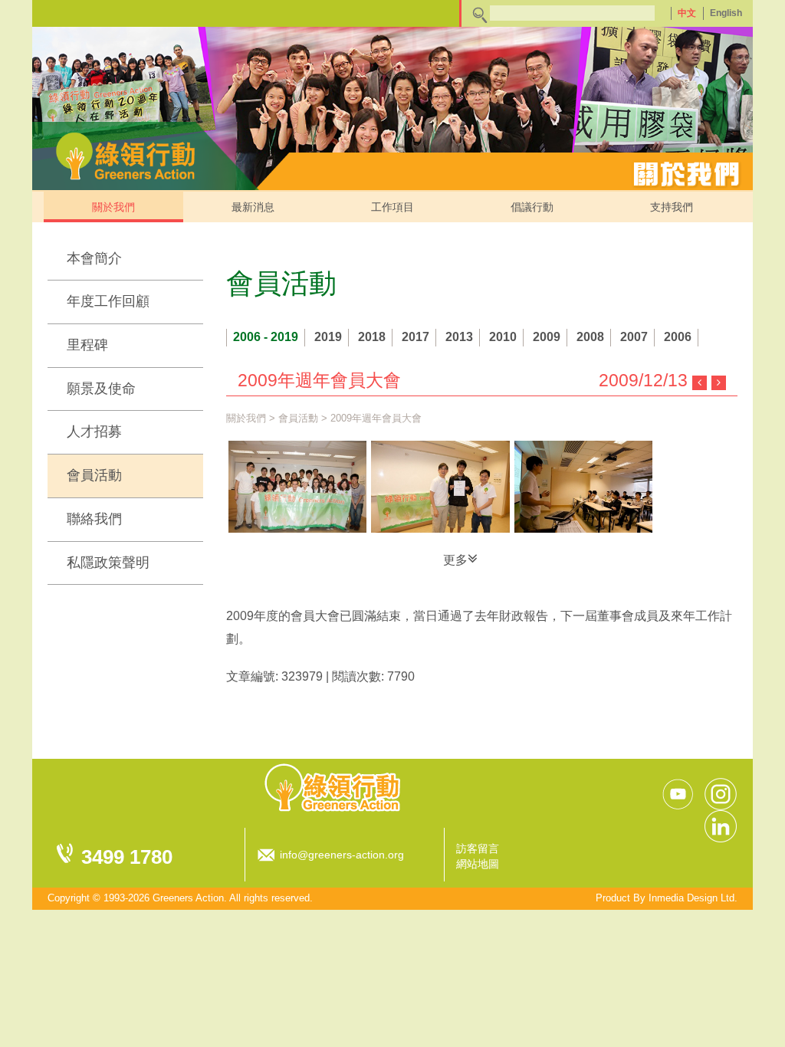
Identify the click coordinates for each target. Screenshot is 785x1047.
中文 (687, 13)
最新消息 (253, 207)
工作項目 (392, 207)
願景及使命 (101, 388)
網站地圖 (477, 864)
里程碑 (87, 345)
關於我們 (113, 207)
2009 (546, 336)
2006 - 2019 (265, 336)
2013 (459, 336)
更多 (455, 559)
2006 (677, 336)
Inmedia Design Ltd (691, 898)
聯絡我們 (94, 519)
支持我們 (671, 207)
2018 (372, 336)
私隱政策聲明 (108, 562)
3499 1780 (126, 856)
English (726, 13)
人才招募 (94, 431)
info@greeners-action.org (342, 854)
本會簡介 (94, 258)
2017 (415, 336)
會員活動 (94, 475)
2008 (590, 336)
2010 (503, 336)
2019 (328, 336)
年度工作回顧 (108, 301)
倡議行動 (532, 207)
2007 (634, 336)
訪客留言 (477, 848)
